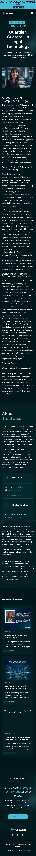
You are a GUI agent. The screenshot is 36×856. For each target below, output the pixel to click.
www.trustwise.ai (18, 487)
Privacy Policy (9, 850)
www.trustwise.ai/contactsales (14, 495)
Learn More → (18, 7)
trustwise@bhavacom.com (13, 517)
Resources (18, 850)
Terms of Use (27, 850)
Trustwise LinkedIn (17, 490)
